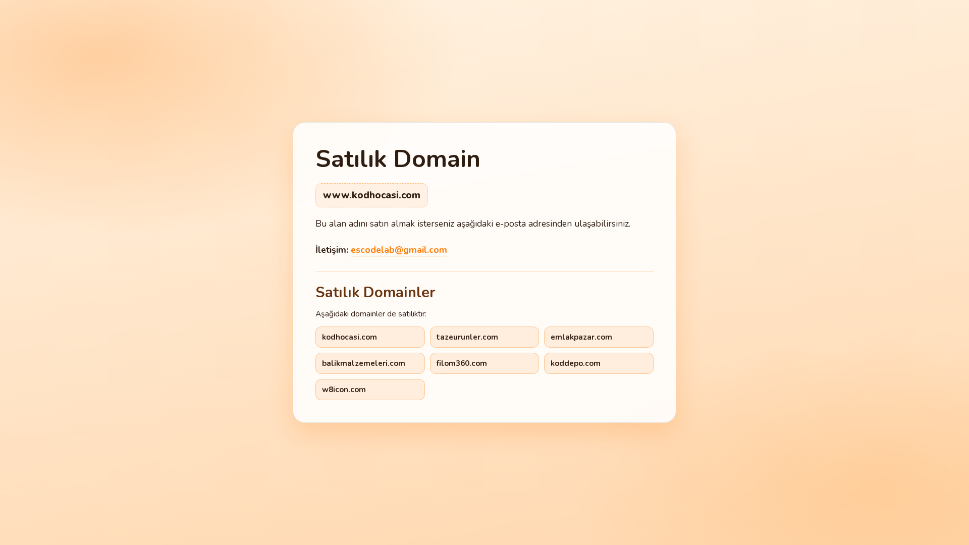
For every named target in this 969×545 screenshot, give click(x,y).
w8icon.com (344, 390)
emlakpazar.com (581, 337)
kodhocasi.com (349, 337)
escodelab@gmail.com (399, 250)
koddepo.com (576, 363)
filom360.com (462, 363)
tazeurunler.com (467, 337)
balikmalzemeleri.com (363, 363)
